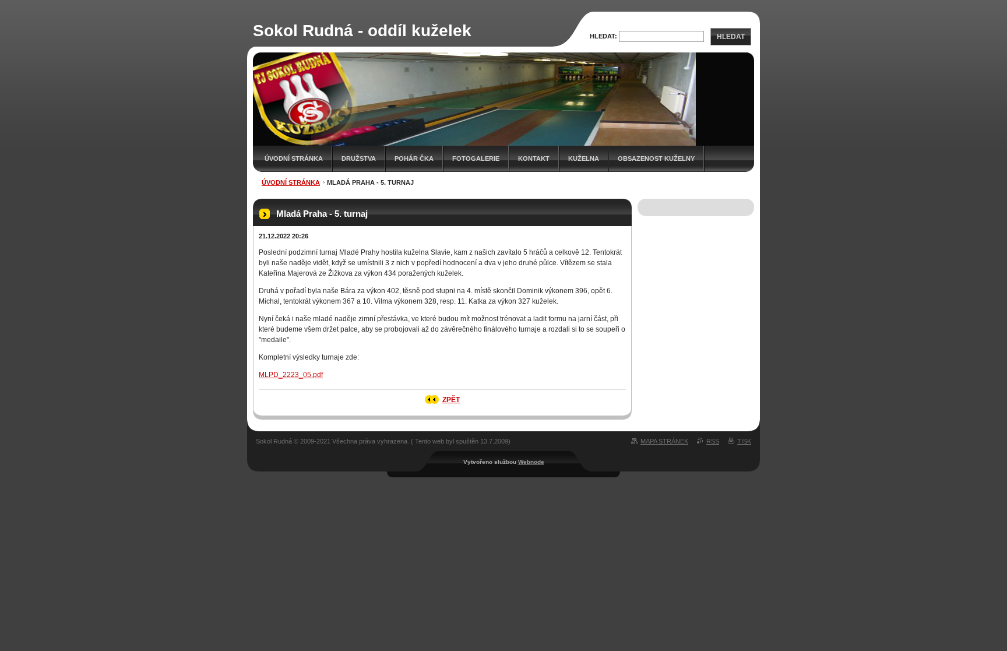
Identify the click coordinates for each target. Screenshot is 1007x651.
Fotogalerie (475, 158)
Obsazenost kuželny (656, 158)
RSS (712, 441)
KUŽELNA (583, 158)
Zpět (451, 400)
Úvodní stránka (294, 158)
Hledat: (603, 36)
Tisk (744, 441)
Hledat (731, 37)
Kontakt (534, 158)
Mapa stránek (664, 441)
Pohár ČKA (414, 158)
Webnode (531, 462)
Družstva (358, 158)
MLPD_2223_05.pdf (291, 375)
